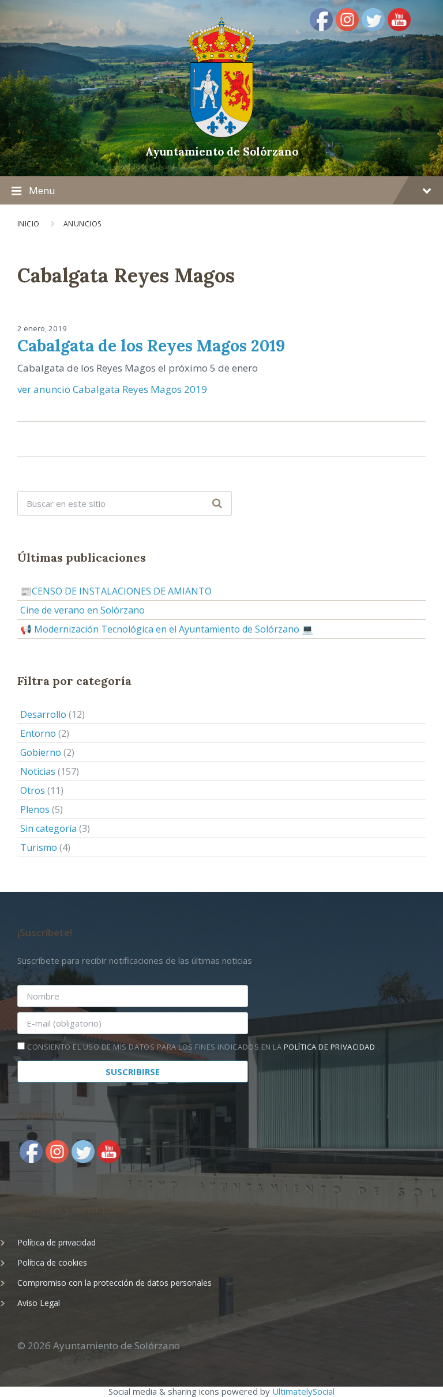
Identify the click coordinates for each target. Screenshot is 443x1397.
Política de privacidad (56, 1242)
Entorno (38, 733)
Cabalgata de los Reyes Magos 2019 (151, 345)
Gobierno (40, 752)
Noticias (37, 771)
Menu (42, 190)
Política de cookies (52, 1262)
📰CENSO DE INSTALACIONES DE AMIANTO (116, 591)
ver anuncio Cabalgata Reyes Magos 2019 (112, 389)
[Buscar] (217, 503)
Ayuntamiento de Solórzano (221, 151)
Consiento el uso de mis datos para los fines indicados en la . (203, 1047)
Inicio (28, 224)
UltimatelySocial (303, 1391)
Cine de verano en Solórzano (82, 610)
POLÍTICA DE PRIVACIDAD (330, 1047)
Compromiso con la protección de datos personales (114, 1282)
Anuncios (82, 224)
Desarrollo (43, 714)
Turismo (38, 847)
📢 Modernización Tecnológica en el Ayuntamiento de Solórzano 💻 (166, 629)
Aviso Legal (38, 1302)
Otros (32, 790)
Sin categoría (48, 828)
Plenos (35, 809)
